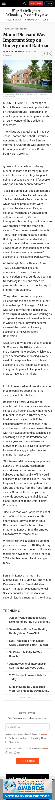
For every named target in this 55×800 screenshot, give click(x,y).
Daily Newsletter (17, 738)
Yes (10, 753)
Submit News (32, 20)
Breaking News (39, 738)
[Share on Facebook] (44, 54)
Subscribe (36, 3)
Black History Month (16, 29)
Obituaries (14, 742)
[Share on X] (49, 54)
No (18, 753)
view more (26, 697)
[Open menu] (4, 3)
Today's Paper (13, 20)
